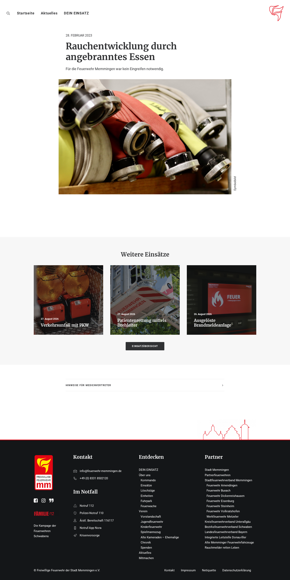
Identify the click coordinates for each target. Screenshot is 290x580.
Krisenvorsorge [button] (90, 535)
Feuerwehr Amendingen (222, 485)
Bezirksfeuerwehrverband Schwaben (228, 527)
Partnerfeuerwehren (217, 475)
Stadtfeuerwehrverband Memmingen (228, 480)
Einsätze (146, 485)
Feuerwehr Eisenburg (220, 501)
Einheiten (147, 496)
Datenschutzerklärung (236, 570)
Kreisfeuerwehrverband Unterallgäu (228, 522)
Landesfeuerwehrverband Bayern (226, 532)
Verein (143, 511)
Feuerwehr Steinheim (220, 506)
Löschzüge (148, 490)
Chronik (146, 542)
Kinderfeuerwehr (151, 527)
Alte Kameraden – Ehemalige (160, 537)
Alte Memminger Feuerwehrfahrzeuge (229, 542)
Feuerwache (148, 506)
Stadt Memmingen (217, 470)
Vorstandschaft (151, 516)
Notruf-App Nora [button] (90, 528)
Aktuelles (49, 13)
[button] (9, 13)
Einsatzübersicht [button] (145, 346)
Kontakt (169, 570)
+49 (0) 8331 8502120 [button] (94, 478)
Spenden (146, 547)
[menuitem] (27, 13)
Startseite (26, 13)
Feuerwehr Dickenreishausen (225, 496)
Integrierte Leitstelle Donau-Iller (225, 537)
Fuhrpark (146, 501)
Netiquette (209, 570)
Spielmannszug (151, 532)
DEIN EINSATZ (76, 13)
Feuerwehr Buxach (218, 490)
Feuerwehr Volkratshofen (223, 511)
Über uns (145, 475)
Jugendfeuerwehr (152, 522)
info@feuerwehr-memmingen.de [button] (101, 471)
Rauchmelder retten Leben (222, 547)
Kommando (148, 480)
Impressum (188, 570)
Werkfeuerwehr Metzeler (223, 516)
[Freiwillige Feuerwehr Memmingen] (276, 13)
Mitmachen (146, 558)
